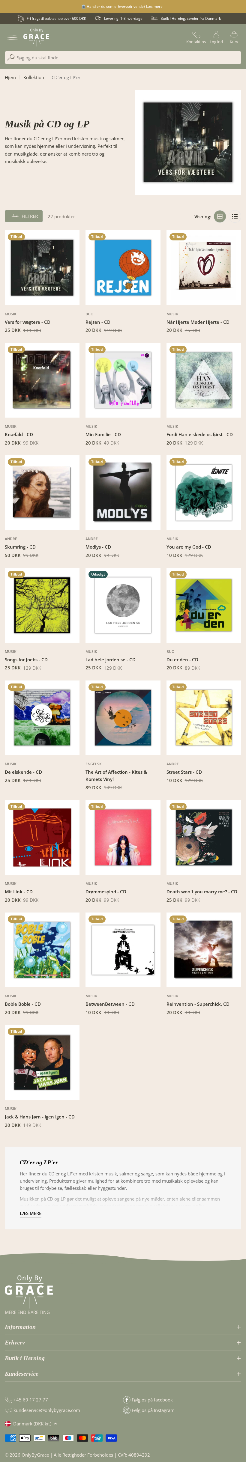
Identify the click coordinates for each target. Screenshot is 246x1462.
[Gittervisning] (220, 216)
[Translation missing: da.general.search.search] (11, 57)
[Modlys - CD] (123, 492)
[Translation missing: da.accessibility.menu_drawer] (12, 37)
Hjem (10, 77)
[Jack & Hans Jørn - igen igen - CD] (42, 1062)
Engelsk (94, 764)
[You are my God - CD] (203, 492)
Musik (10, 314)
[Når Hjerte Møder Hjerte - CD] (203, 267)
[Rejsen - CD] (123, 267)
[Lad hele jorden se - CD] (123, 605)
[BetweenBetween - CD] (123, 950)
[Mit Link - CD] (42, 837)
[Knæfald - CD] (42, 380)
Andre (11, 538)
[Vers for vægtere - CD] (42, 267)
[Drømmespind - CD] (123, 837)
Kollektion (33, 77)
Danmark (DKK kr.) (32, 1424)
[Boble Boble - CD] (42, 950)
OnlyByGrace (35, 1455)
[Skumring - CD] (42, 492)
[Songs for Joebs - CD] (42, 605)
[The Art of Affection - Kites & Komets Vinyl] (123, 717)
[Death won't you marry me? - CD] (203, 837)
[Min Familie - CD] (123, 380)
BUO (89, 314)
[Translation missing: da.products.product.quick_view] (71, 242)
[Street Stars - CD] (203, 717)
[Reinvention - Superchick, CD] (203, 950)
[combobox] (123, 57)
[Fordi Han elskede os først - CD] (203, 380)
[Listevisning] (235, 216)
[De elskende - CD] (42, 717)
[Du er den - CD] (203, 605)
